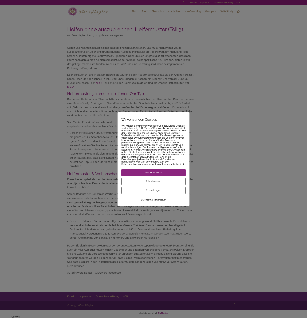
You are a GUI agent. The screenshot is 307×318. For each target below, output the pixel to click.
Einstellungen (153, 190)
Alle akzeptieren (153, 172)
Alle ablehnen (153, 181)
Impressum (160, 200)
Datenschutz (147, 200)
